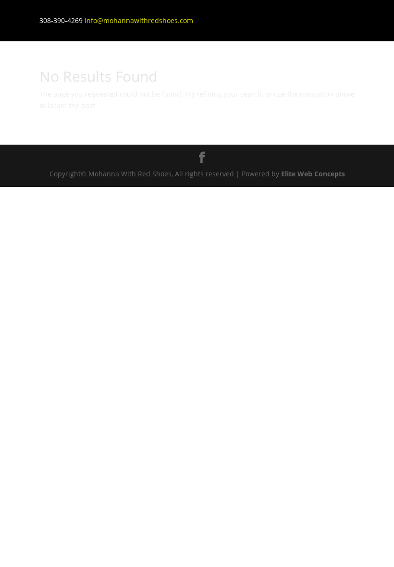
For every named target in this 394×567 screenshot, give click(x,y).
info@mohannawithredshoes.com (139, 20)
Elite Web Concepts (313, 173)
